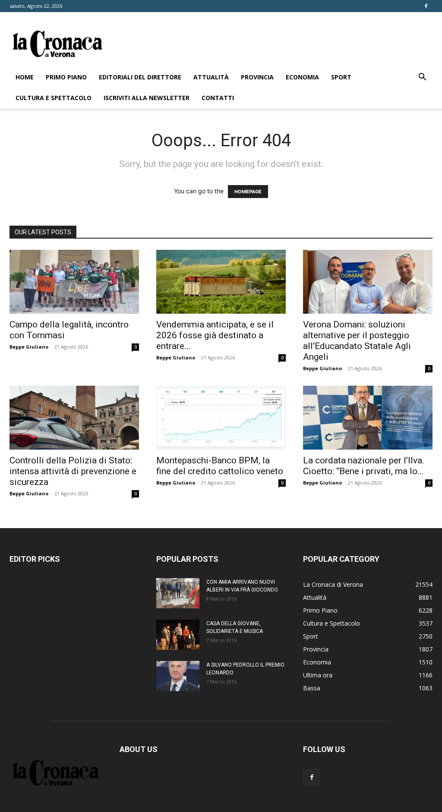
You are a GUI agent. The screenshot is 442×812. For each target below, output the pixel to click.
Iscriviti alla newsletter (146, 98)
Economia (302, 77)
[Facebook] (426, 6)
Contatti (218, 98)
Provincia (257, 77)
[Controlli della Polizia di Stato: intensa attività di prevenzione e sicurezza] (74, 418)
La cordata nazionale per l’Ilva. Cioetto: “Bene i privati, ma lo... (363, 465)
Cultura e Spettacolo (54, 98)
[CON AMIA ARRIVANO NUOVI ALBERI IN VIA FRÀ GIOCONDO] (177, 593)
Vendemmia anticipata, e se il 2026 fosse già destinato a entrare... (215, 335)
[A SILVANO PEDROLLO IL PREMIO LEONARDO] (177, 676)
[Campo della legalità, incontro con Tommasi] (74, 282)
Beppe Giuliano (28, 346)
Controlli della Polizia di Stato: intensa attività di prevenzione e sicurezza (72, 471)
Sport (341, 77)
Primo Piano (66, 77)
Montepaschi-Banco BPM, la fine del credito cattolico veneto (219, 465)
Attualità (211, 77)
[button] (422, 78)
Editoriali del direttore (140, 77)
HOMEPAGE (248, 192)
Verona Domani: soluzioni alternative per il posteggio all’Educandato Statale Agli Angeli (357, 340)
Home (25, 77)
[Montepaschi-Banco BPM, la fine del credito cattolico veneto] (221, 418)
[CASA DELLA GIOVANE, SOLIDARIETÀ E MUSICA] (177, 635)
